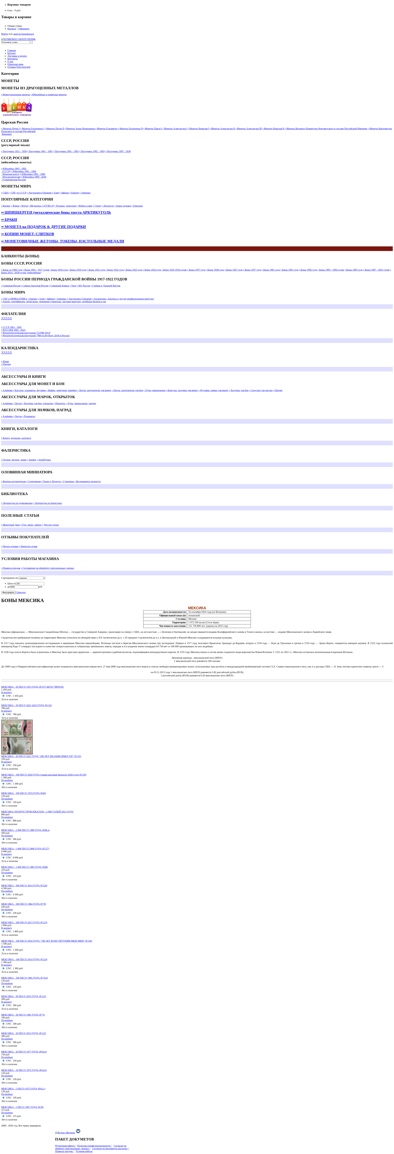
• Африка (64, 192)
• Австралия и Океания (39, 192)
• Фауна (24, 206)
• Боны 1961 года (271, 270)
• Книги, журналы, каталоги (16, 438)
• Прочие (6, 364)
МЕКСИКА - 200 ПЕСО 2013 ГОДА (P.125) (24, 922)
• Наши (5, 361)
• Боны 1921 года (96, 270)
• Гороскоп (137, 206)
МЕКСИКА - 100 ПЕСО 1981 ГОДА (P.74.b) (24, 978)
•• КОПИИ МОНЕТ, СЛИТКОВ (27, 234)
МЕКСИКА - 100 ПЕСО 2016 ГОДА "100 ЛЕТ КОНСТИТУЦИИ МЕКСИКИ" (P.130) (46, 941)
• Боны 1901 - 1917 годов (36, 270)
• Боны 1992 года (308, 270)
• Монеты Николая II (273, 128)
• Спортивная (33, 481)
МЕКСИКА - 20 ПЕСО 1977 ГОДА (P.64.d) (24, 1051)
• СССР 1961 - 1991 (11, 327)
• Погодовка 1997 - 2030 (118, 151)
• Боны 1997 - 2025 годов (376, 270)
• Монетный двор (10, 525)
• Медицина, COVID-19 (41, 206)
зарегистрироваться (23, 34)
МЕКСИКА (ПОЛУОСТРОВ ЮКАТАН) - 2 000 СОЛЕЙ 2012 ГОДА (37, 811)
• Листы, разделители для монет (94, 390)
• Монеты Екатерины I (32, 128)
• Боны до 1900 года (11, 270)
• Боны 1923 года (133, 270)
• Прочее (277, 390)
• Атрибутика (44, 459)
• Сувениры (67, 481)
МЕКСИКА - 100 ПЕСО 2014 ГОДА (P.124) (24, 959)
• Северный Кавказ (59, 285)
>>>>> (6, 318)
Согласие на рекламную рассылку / (110, 1148)
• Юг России (83, 285)
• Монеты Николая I (198, 128)
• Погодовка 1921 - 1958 (14, 151)
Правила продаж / (64, 1151)
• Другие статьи (50, 525)
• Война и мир (84, 206)
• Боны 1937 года (196, 270)
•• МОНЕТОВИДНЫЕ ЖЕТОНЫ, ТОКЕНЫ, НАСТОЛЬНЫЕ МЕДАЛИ (62, 241)
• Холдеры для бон (239, 390)
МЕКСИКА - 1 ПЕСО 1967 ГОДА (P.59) (22, 1107)
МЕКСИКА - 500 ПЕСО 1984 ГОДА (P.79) (23, 904)
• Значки (31, 459)
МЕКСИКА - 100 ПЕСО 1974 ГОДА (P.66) (23, 793)
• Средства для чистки (261, 390)
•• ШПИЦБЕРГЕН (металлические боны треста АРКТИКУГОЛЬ (56, 212)
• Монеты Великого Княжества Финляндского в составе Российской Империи (326, 128)
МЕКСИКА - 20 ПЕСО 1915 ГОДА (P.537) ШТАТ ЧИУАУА (32, 687)
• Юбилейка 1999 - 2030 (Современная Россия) (23, 178)
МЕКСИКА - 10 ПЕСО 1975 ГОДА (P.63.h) (24, 1070)
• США (5, 192)
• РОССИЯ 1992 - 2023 (13, 330)
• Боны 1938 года (215, 270)
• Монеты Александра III (248, 128)
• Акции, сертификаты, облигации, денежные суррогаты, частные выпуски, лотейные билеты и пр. (53, 301)
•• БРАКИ (9, 220)
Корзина (11, 28)
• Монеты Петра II (54, 128)
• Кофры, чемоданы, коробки (61, 390)
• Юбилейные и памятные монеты (49, 94)
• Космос (5, 206)
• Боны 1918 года (59, 270)
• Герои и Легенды (51, 481)
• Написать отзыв (28, 546)
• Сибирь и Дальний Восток (105, 285)
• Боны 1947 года (234, 270)
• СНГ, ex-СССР (17, 192)
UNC (9, 695)
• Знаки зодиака (122, 206)
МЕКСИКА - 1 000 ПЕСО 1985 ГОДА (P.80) (24, 867)
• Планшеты (28, 416)
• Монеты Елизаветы (106, 128)
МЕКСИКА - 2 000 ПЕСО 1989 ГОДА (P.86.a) (25, 830)
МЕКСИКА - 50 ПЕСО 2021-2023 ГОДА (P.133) (26, 705)
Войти (4, 34)
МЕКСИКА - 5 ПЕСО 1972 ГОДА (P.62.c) (23, 1088)
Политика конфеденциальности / (94, 1145)
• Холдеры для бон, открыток (37, 403)
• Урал (73, 285)
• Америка (85, 192)
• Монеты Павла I (152, 128)
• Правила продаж (10, 568)
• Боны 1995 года (354, 270)
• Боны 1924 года (152, 270)
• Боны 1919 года (77, 270)
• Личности (108, 206)
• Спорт (97, 206)
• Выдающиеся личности (87, 481)
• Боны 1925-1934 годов (174, 270)
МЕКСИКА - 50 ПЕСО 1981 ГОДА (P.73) (23, 1015)
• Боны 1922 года (115, 270)
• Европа (74, 192)
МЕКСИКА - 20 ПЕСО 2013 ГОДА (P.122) (23, 1033)
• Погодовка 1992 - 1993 (92, 151)
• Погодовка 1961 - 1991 (40, 151)
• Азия (55, 192)
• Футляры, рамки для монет (213, 390)
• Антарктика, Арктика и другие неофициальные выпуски (123, 298)
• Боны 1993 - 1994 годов (331, 270)
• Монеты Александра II (222, 128)
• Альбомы (7, 390)
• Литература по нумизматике (17, 503)
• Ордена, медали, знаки (14, 459)
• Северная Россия (10, 285)
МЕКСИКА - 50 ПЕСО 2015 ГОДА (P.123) (23, 996)
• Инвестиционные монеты (15, 94)
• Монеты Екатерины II (130, 128)
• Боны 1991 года (289, 270)
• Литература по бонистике (47, 503)
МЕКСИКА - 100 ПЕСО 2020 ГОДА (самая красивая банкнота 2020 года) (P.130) (43, 774)
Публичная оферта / (65, 1145)
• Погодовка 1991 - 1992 (66, 151)
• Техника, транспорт (65, 206)
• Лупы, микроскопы (154, 390)
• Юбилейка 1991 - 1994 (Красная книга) (18, 172)
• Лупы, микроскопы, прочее (81, 403)
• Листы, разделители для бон (127, 390)
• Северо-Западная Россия (34, 285)
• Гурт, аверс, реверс (31, 525)
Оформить (23, 28)
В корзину (6, 692)
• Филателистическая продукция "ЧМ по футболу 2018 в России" (35, 335)
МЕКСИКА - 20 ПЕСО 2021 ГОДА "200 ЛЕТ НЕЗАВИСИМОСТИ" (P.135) (41, 756)
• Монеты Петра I (10, 128)
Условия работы (84, 1151)
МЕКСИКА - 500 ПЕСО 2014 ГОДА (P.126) (24, 885)
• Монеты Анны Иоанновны (80, 128)
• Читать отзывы (9, 546)
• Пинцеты (59, 403)
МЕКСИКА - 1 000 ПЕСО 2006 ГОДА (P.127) (25, 848)
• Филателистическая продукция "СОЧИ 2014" (26, 332)
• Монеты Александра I (175, 128)
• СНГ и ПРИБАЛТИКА (14, 298)
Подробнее (7, 780)
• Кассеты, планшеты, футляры (29, 390)
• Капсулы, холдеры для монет (182, 390)
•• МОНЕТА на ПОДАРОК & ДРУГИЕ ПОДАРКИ (43, 227)
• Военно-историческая (13, 481)
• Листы (17, 403)
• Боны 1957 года (252, 270)
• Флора (15, 206)
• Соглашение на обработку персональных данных (47, 568)
